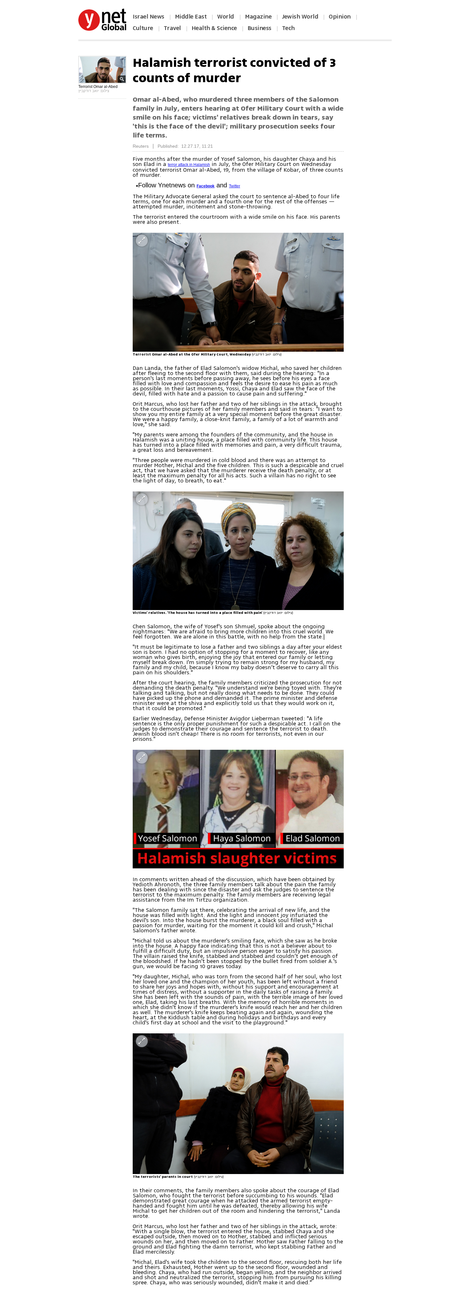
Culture (143, 28)
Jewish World (300, 16)
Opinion (340, 16)
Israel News (148, 16)
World (226, 16)
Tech (288, 28)
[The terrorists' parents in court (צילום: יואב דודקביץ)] (238, 1103)
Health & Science (214, 28)
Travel (172, 28)
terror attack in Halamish (189, 164)
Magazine (258, 16)
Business (259, 28)
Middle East (191, 16)
